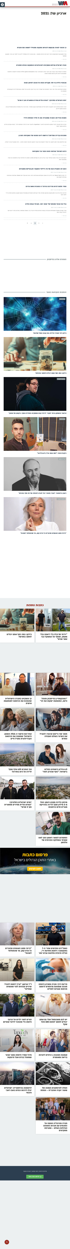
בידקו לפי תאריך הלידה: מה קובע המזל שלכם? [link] (49, 333)
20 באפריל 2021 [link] (54, 172)
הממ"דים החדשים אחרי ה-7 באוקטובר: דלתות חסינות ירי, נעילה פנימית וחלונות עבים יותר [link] (53, 951)
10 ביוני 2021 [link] (55, 68)
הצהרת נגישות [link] (27, 1171)
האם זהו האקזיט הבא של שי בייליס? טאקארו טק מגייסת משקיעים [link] (42, 169)
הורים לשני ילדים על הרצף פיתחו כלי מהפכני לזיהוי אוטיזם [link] (17, 1020)
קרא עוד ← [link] (64, 59)
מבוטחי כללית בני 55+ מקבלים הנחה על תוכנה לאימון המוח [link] (45, 83)
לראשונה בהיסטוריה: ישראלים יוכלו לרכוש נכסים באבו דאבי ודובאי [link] (18, 1090)
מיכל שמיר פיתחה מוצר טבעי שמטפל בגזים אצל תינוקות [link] (18, 1056)
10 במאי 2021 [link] (55, 121)
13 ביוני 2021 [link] (55, 51)
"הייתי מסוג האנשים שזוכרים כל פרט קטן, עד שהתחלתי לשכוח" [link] (43, 533)
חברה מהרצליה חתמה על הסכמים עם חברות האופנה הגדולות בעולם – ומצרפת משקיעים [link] (55, 1127)
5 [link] (27, 223)
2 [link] (38, 223)
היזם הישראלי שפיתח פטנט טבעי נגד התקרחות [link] (49, 151)
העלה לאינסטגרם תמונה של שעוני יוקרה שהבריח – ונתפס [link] (54, 1089)
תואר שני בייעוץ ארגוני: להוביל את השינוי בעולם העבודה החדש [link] (53, 736)
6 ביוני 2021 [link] (55, 86)
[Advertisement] (35, 31)
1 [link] (42, 223)
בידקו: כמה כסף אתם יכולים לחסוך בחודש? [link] (50, 373)
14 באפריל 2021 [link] (54, 207)
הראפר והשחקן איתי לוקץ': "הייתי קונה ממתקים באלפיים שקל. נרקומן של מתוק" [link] (37, 413)
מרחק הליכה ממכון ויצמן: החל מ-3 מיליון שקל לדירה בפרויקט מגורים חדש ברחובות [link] (53, 804)
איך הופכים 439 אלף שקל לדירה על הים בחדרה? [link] (20, 770)
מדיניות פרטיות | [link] (42, 1171)
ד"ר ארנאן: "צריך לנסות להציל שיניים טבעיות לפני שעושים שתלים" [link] (18, 986)
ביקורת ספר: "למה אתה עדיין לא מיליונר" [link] (51, 453)
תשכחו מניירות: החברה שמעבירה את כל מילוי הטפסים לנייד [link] (45, 118)
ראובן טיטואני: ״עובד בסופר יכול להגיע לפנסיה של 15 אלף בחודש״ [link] (42, 493)
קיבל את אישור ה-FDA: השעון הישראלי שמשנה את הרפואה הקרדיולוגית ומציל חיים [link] (18, 736)
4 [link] (31, 223)
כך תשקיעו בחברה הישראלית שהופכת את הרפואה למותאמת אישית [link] (18, 701)
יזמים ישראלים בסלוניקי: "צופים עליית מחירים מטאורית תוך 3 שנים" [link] (41, 100)
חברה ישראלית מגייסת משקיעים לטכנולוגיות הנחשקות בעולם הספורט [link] (41, 65)
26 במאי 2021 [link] (55, 104)
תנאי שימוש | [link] (34, 1171)
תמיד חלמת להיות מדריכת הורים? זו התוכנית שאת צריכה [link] (46, 186)
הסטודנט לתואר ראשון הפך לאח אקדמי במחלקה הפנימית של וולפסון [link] (52, 840)
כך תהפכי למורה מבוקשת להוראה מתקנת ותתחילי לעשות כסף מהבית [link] (41, 48)
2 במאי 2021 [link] (55, 154)
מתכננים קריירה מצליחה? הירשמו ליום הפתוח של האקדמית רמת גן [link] (42, 135)
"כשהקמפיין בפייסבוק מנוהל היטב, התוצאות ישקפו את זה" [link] (53, 699)
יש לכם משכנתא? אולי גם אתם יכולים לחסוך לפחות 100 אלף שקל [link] (53, 1022)
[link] (2, 4)
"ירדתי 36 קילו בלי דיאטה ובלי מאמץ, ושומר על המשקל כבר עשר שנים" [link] (53, 637)
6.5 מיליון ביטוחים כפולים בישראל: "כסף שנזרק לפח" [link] (54, 770)
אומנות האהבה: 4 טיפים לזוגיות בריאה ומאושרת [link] (53, 1056)
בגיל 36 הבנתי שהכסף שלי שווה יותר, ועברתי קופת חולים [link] (45, 204)
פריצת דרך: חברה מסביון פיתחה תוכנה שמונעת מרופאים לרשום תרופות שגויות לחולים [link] (53, 986)
